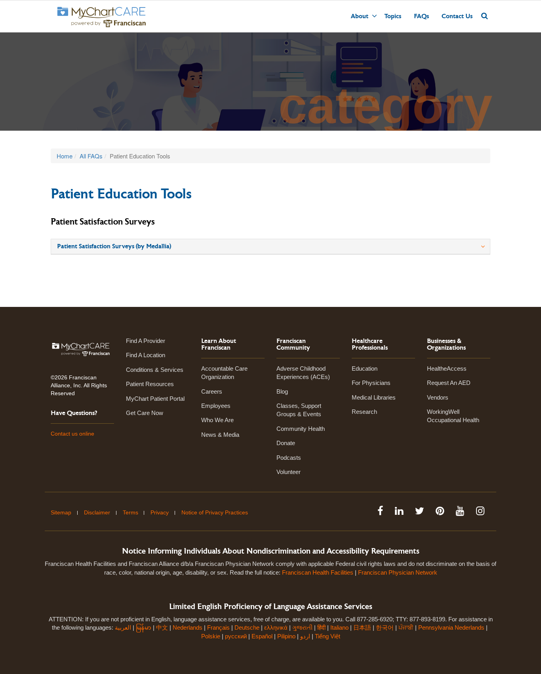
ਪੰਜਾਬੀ (405, 627)
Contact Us (457, 16)
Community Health (300, 428)
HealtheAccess (447, 368)
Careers (211, 391)
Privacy (159, 512)
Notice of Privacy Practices (214, 512)
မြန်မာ (143, 627)
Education (364, 368)
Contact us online (72, 433)
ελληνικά (276, 627)
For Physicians (371, 382)
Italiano (339, 627)
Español (261, 636)
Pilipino (286, 636)
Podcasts (288, 457)
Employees (215, 405)
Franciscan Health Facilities (317, 572)
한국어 (385, 627)
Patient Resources (150, 384)
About (359, 16)
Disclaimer (97, 512)
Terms (130, 512)
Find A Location (145, 355)
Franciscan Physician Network (397, 572)
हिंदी (321, 627)
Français (218, 627)
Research (364, 411)
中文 (162, 627)
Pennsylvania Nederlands (451, 627)
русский (236, 636)
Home (64, 156)
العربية (124, 627)
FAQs (421, 16)
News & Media (220, 434)
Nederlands (187, 627)
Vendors (437, 397)
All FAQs (91, 156)
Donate (285, 443)
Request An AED (449, 382)
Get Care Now (144, 412)
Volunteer (288, 471)
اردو (305, 636)
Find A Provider (145, 340)
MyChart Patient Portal (155, 398)
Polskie (210, 636)
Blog (282, 391)
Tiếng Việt (327, 636)
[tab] (270, 246)
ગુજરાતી (302, 627)
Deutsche (246, 627)
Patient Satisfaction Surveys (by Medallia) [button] (114, 246)
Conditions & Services (154, 369)
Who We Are (217, 420)
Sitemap (61, 512)
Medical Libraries (374, 397)
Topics (393, 16)
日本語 (362, 627)
